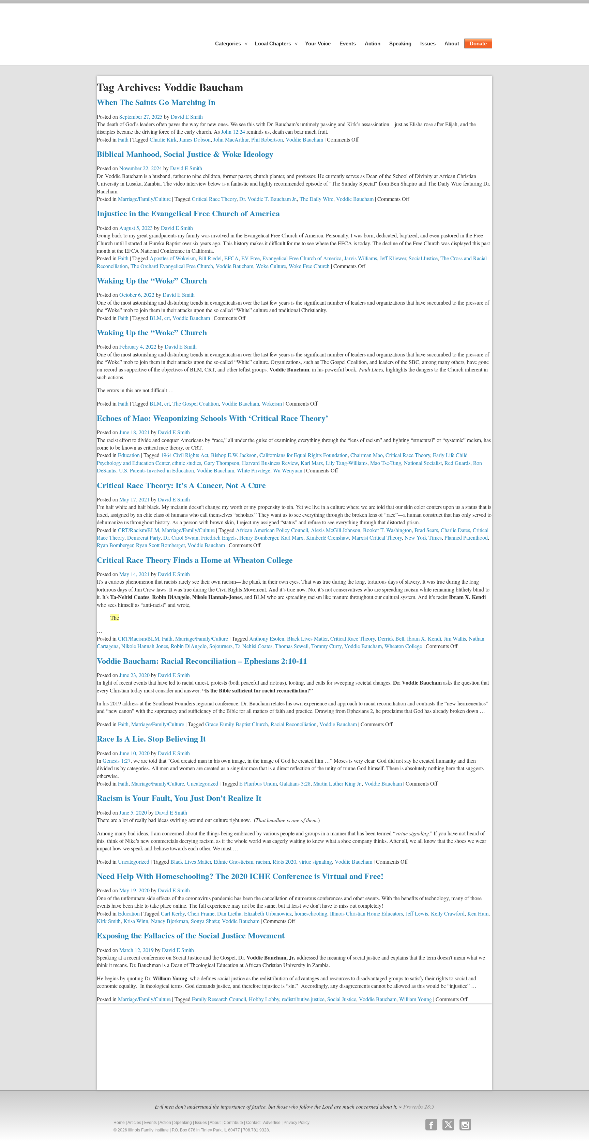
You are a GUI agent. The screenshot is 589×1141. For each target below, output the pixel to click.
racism (263, 861)
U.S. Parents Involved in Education (156, 470)
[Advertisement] (148, 1045)
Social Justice (423, 258)
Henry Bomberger (258, 537)
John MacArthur (230, 139)
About (451, 43)
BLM (156, 317)
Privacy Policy (296, 1122)
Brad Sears (426, 529)
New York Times (423, 537)
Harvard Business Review (270, 462)
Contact (253, 1122)
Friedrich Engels (219, 537)
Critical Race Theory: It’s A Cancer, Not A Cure (181, 485)
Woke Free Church (309, 265)
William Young (415, 999)
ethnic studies (186, 462)
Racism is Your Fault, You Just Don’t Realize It (179, 798)
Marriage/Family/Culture (144, 198)
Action (372, 43)
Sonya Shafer (205, 920)
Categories (228, 43)
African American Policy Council (272, 529)
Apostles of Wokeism (173, 258)
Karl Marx (312, 462)
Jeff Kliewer (393, 258)
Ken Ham (477, 913)
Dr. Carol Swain (180, 537)
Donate (478, 43)
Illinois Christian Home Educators (366, 913)
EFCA (231, 258)
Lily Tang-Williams (346, 462)
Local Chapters (273, 43)
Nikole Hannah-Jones (144, 645)
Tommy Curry (326, 645)
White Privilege (253, 470)
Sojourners (220, 645)
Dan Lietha (229, 913)
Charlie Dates (455, 529)
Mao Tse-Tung (385, 462)
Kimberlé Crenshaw (327, 537)
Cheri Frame (200, 913)
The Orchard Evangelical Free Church (172, 265)
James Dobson (195, 139)
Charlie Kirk (163, 139)
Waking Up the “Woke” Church (152, 280)
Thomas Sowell (291, 645)
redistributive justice (303, 999)
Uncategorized (202, 783)
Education (129, 454)
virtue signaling (315, 861)
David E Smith (187, 116)
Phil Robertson (267, 139)
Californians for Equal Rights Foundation (303, 454)
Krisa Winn (135, 920)
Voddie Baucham (304, 139)
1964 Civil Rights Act (184, 454)
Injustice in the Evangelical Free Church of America (188, 213)
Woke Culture (271, 265)
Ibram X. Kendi (424, 638)
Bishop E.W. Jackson (234, 454)
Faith (123, 139)
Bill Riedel (210, 258)
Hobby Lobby (264, 999)
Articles (134, 1122)
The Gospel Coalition (195, 403)
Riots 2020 (284, 861)
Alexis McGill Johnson (335, 529)
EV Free (250, 258)
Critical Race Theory (214, 198)
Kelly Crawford (448, 913)
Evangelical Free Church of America (302, 258)
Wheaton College (403, 645)
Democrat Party (144, 537)
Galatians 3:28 (295, 783)
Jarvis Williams (360, 258)
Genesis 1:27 (117, 760)
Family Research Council (219, 999)
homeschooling (310, 913)
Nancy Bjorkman (169, 920)
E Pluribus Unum (258, 783)
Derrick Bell (391, 638)
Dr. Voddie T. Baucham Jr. (268, 198)
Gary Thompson (221, 462)
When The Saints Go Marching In (156, 102)
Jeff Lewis (417, 913)
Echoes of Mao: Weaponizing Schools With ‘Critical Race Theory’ (212, 418)
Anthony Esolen (266, 638)
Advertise (272, 1122)
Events (347, 43)
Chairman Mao (366, 454)
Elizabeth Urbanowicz (268, 913)
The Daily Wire (316, 198)
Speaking (400, 43)
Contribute (233, 1122)
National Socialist (423, 462)
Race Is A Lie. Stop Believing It (151, 738)
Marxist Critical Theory (377, 537)
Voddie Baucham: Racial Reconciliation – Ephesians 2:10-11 (202, 661)
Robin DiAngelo (189, 645)
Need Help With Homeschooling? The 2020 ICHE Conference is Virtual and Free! (240, 876)
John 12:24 (233, 131)
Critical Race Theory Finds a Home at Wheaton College (195, 560)
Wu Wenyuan (287, 470)
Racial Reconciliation (294, 724)
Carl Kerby (173, 913)
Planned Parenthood (466, 537)
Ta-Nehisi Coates (253, 645)
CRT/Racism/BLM (138, 529)
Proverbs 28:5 (418, 1106)
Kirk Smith (109, 920)
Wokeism (272, 403)
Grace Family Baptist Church (236, 724)
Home (119, 1122)
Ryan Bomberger (115, 544)
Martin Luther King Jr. (337, 783)
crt (167, 317)
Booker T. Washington (387, 529)
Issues (428, 43)
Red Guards (457, 462)
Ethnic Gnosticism (233, 861)
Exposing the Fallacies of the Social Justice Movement (191, 935)
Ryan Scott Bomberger (160, 544)
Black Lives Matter (307, 638)
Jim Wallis (455, 638)
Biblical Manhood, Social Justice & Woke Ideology (185, 154)
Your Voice (318, 43)
